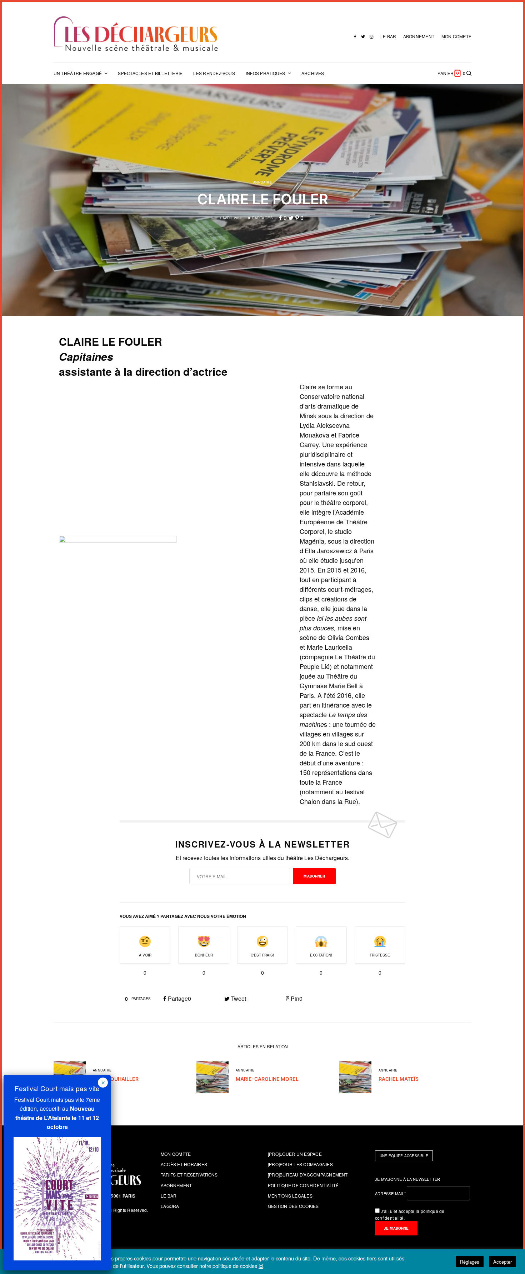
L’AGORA (170, 1206)
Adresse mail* (390, 1193)
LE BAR (388, 36)
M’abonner (314, 876)
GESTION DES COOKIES (293, 1206)
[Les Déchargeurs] (136, 33)
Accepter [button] (502, 1261)
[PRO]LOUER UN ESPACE (295, 1154)
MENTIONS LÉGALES (290, 1196)
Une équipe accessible (404, 1155)
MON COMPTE (456, 36)
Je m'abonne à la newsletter (407, 1179)
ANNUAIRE (262, 182)
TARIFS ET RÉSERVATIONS (189, 1174)
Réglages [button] (469, 1261)
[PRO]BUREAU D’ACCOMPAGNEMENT (308, 1174)
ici (261, 1265)
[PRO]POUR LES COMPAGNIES (300, 1164)
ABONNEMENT (418, 36)
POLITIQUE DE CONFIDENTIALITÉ (303, 1185)
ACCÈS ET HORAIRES (184, 1164)
